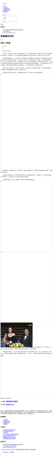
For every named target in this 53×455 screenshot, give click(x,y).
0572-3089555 (6, 31)
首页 (4, 6)
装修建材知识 (6, 8)
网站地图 (33, 449)
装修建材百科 (6, 10)
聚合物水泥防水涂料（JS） (9, 435)
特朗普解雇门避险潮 (12, 401)
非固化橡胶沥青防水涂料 (9, 438)
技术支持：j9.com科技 (8, 452)
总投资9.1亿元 (10, 404)
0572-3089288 (13, 445)
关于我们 (5, 7)
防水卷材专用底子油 (8, 431)
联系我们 (5, 11)
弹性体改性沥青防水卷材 (9, 429)
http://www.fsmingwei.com (9, 32)
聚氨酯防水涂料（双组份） (10, 437)
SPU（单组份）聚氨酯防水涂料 (11, 434)
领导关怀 (5, 432)
